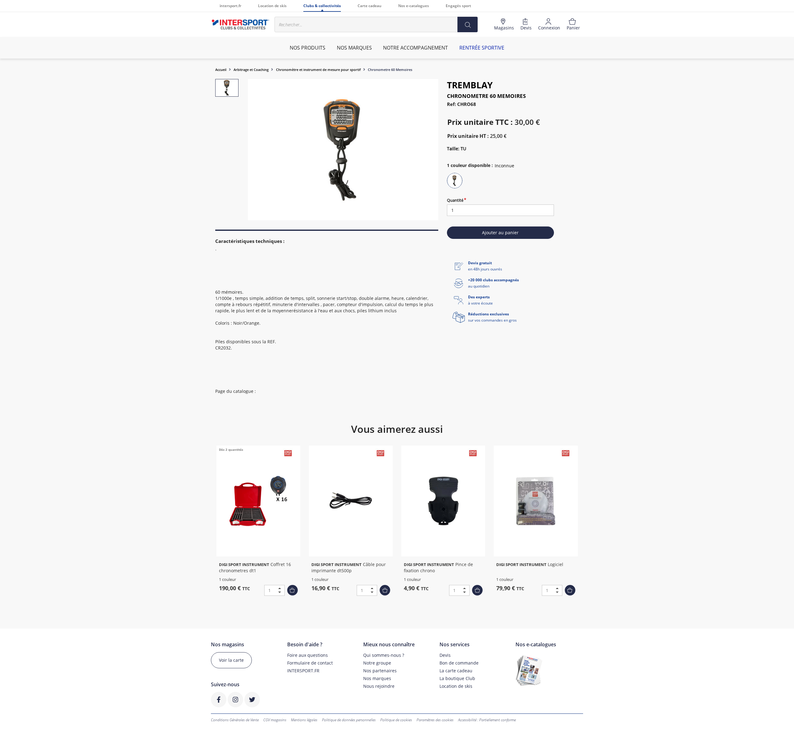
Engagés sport (458, 5)
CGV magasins (274, 719)
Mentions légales (304, 719)
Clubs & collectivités (322, 5)
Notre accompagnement (415, 47)
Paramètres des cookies (435, 719)
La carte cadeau (455, 671)
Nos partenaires (380, 671)
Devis (445, 655)
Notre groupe (377, 663)
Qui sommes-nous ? (383, 655)
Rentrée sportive (481, 47)
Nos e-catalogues (413, 5)
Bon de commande (459, 663)
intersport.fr (230, 5)
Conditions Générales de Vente (235, 719)
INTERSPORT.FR (303, 671)
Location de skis (272, 5)
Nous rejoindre (379, 686)
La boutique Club (457, 678)
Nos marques (377, 678)
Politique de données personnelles (349, 719)
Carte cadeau (369, 5)
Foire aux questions (307, 655)
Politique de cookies (396, 719)
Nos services (454, 644)
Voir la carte (231, 660)
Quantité (455, 200)
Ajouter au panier (500, 232)
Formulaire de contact (310, 663)
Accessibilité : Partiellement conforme (487, 719)
